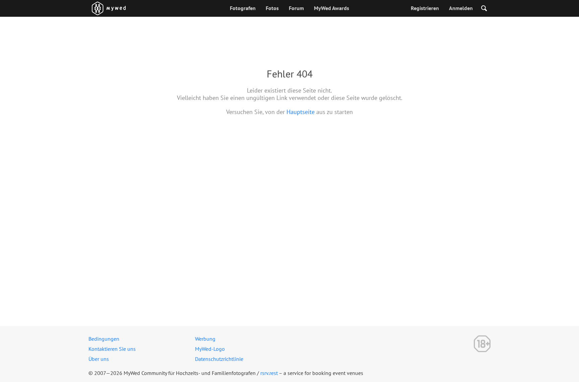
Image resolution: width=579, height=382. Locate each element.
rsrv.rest (269, 373)
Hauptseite (300, 112)
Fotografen (243, 8)
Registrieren (425, 8)
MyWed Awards (331, 8)
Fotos (272, 8)
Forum (296, 8)
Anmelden (461, 8)
